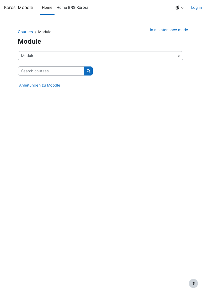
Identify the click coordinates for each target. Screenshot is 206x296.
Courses (25, 32)
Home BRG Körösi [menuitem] (72, 7)
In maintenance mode (169, 30)
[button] (179, 7)
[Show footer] (193, 283)
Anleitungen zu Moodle (39, 85)
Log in (196, 7)
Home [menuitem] (47, 7)
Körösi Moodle (18, 7)
